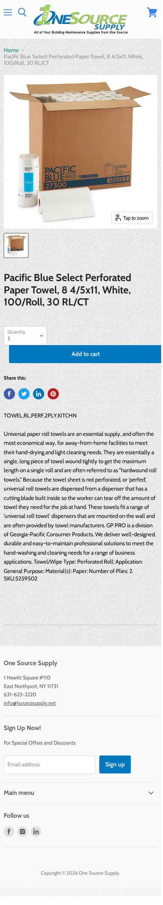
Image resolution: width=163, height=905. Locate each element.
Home (11, 50)
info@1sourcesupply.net (30, 703)
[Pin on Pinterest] (53, 393)
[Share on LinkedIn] (38, 393)
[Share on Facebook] (9, 393)
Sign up (115, 764)
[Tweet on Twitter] (24, 393)
